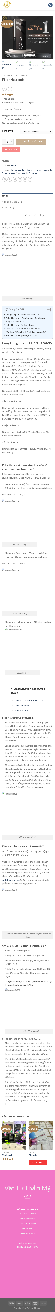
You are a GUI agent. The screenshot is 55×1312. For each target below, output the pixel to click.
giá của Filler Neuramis (28, 173)
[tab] (27, 196)
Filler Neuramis (16, 170)
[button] (47, 310)
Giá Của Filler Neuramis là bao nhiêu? (23, 328)
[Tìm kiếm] (50, 5)
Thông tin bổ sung (12, 202)
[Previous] (6, 37)
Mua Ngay (11, 149)
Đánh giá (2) (8, 208)
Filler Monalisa (8, 1155)
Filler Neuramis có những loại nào (35, 170)
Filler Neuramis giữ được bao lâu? (22, 335)
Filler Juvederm (22, 705)
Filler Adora (33, 1155)
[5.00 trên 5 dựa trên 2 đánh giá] (27, 94)
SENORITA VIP (22, 710)
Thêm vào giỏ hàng (31, 141)
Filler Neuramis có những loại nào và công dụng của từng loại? (25, 320)
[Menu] (33, 4)
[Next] (48, 37)
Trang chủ (7, 75)
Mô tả (5, 196)
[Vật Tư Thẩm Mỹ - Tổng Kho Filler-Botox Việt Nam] (14, 5)
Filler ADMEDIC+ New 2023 (29, 700)
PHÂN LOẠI (7, 131)
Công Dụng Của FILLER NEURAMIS (22, 314)
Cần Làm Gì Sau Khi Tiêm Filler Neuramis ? (26, 332)
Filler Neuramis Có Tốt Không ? (21, 325)
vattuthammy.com (11, 879)
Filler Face (21, 75)
